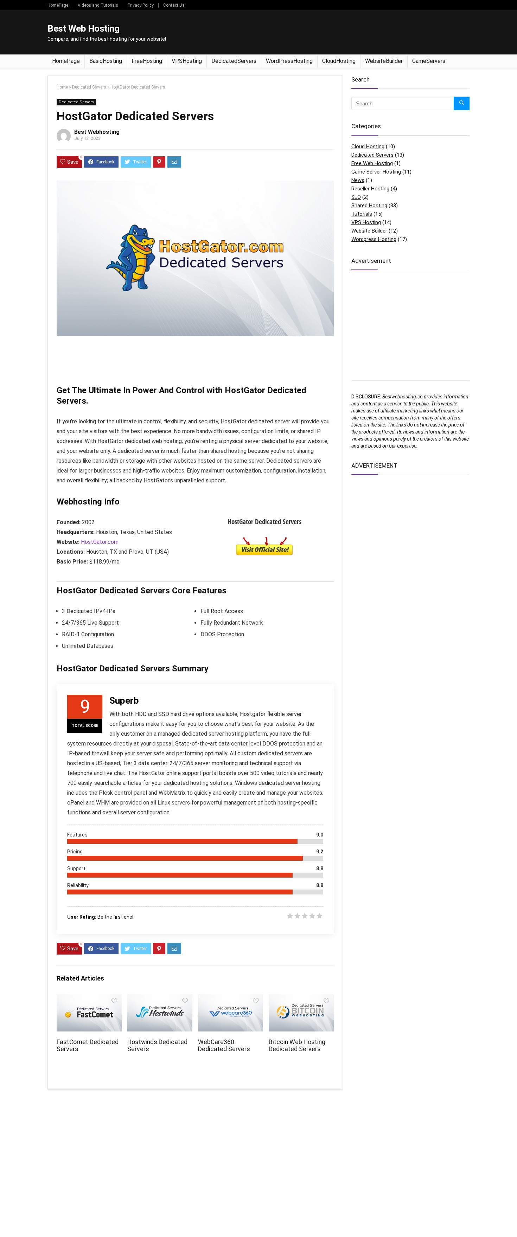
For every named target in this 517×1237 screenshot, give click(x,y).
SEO (356, 197)
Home (62, 87)
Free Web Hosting (372, 163)
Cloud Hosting (367, 146)
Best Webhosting (97, 132)
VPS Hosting (366, 222)
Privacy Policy (141, 5)
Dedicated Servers (89, 87)
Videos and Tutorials (98, 5)
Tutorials (361, 214)
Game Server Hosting (376, 172)
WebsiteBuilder (384, 61)
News (357, 180)
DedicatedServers (233, 61)
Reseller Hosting (370, 188)
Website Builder (369, 231)
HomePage (57, 5)
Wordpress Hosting (373, 239)
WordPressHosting (289, 61)
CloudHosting (339, 61)
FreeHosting (147, 61)
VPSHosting (187, 61)
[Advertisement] (341, 32)
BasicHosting (105, 61)
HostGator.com (100, 542)
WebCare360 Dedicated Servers (224, 1046)
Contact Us (174, 5)
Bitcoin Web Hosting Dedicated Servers (297, 1046)
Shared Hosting (369, 205)
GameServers (428, 61)
